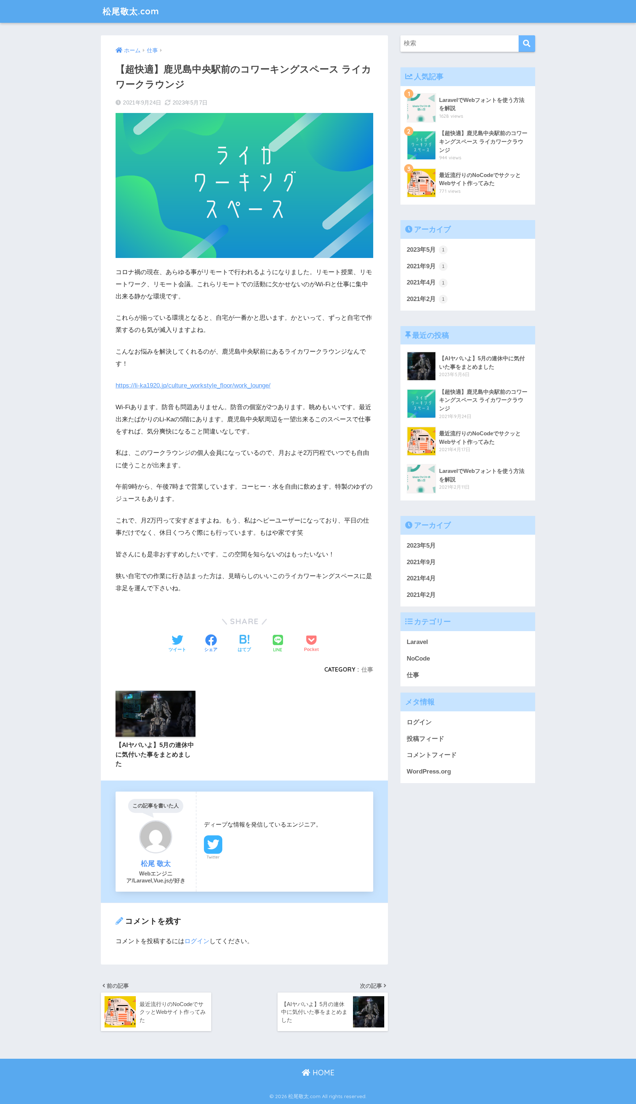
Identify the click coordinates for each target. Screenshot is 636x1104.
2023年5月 (426, 249)
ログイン (196, 941)
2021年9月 (426, 266)
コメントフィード (432, 755)
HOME (322, 1072)
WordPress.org (429, 771)
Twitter (213, 857)
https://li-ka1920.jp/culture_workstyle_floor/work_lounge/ (193, 385)
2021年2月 (426, 299)
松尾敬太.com (131, 11)
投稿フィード (425, 738)
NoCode (418, 658)
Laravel (417, 642)
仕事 (367, 669)
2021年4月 (426, 282)
